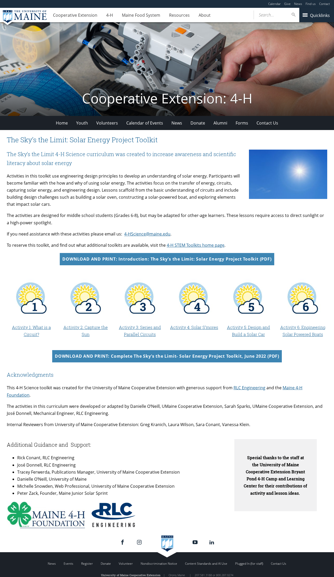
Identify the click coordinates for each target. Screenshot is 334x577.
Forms (242, 123)
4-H (109, 15)
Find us (311, 4)
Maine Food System (141, 15)
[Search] (294, 14)
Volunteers (107, 123)
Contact (324, 4)
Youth (82, 123)
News (298, 4)
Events (68, 563)
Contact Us (267, 123)
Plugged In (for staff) (249, 563)
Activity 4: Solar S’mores (194, 327)
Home (62, 123)
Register (87, 563)
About (205, 15)
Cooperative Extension (75, 15)
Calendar (274, 4)
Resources (179, 15)
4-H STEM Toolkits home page (195, 245)
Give (287, 4)
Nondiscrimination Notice (159, 563)
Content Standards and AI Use (206, 563)
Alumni (220, 123)
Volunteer (126, 563)
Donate (197, 123)
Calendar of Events (144, 123)
